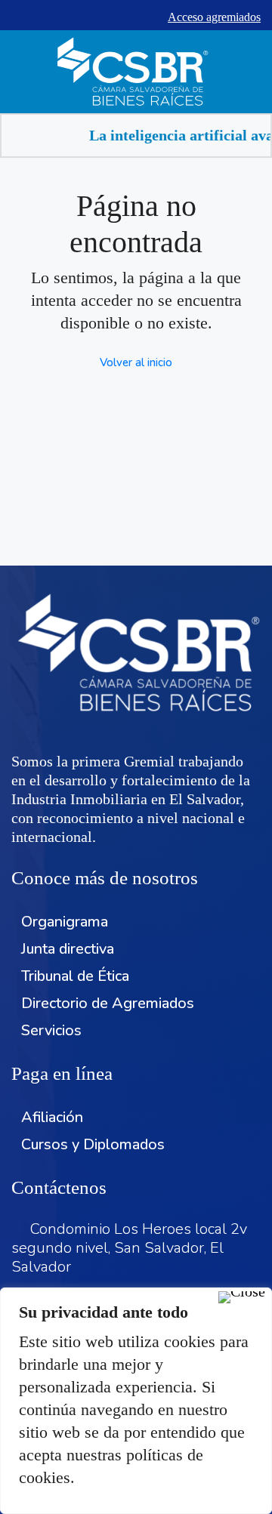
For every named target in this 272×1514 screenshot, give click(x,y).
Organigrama (64, 921)
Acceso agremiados (214, 17)
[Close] (241, 1297)
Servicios (51, 1030)
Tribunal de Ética (75, 976)
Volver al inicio (136, 362)
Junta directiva (67, 949)
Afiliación (52, 1117)
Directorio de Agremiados (107, 1003)
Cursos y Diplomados (93, 1144)
